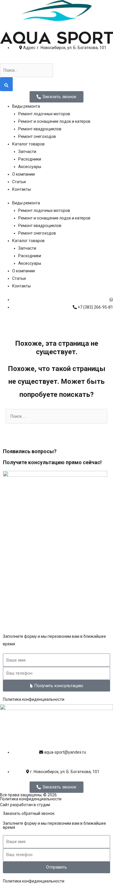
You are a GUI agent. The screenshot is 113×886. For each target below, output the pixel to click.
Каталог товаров (28, 144)
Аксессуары (29, 166)
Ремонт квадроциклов (39, 129)
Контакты (21, 189)
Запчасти (27, 151)
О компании (23, 174)
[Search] (6, 84)
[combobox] (26, 70)
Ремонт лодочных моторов (44, 113)
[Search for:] (56, 416)
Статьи (19, 181)
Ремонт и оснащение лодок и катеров (54, 121)
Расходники (29, 159)
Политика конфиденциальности (33, 699)
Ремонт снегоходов (37, 136)
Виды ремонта (26, 106)
